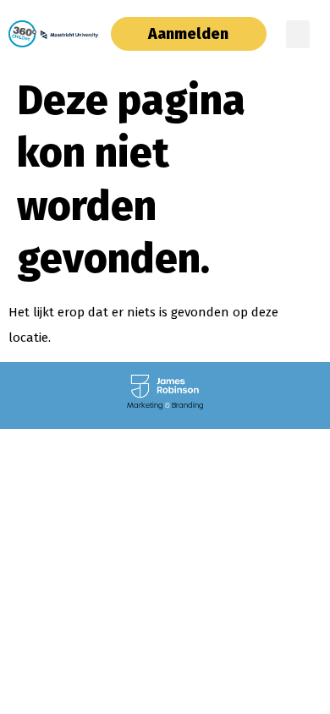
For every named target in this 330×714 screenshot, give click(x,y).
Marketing (145, 405)
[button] (298, 34)
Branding (188, 405)
